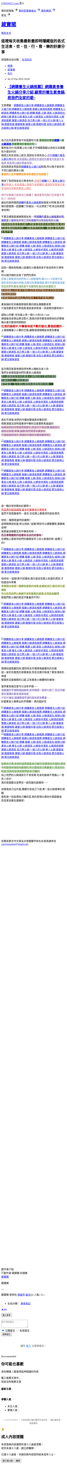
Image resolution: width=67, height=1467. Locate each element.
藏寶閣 (8, 24)
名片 (9, 73)
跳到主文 (6, 33)
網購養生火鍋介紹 (31, 166)
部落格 (11, 69)
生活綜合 (27, 59)
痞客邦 (21, 1294)
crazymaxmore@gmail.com (14, 844)
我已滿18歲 (7, 1461)
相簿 (9, 66)
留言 (28, 1294)
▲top (4, 1309)
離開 (18, 1461)
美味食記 (26, 1303)
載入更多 (6, 1315)
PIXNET (14, 1420)
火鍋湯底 (6, 144)
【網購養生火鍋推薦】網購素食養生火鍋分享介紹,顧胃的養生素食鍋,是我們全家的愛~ (36, 92)
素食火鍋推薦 (33, 202)
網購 (56, 140)
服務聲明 (33, 1423)
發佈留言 (6, 1334)
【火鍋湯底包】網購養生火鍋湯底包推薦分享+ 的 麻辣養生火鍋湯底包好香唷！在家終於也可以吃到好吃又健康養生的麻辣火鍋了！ (32, 1231)
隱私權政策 (55, 1420)
